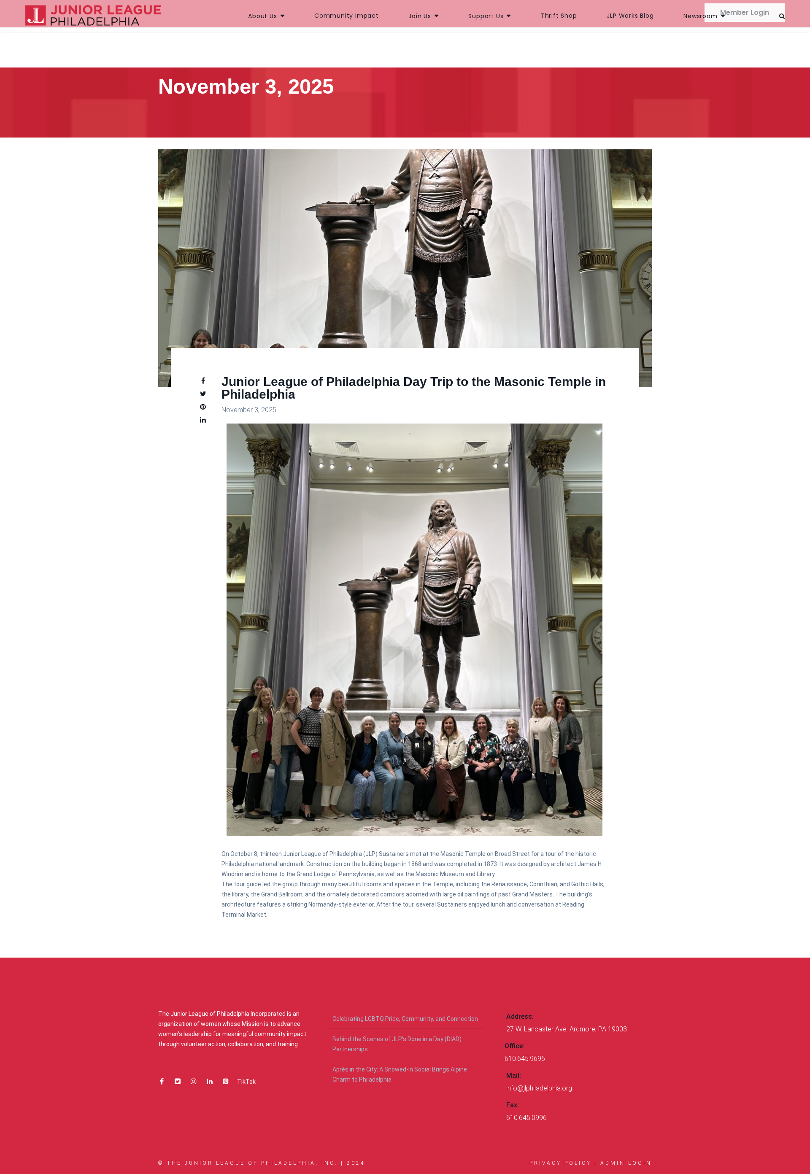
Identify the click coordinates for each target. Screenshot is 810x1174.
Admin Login (626, 1163)
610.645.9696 (525, 1059)
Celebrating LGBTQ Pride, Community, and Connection (405, 1018)
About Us (262, 16)
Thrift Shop (559, 15)
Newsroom (700, 16)
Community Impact (346, 15)
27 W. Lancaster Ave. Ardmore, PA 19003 (566, 1029)
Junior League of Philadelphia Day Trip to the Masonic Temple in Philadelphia (413, 388)
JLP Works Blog (630, 15)
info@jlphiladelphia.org (539, 1088)
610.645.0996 (526, 1118)
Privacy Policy (560, 1163)
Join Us (419, 16)
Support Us (485, 16)
